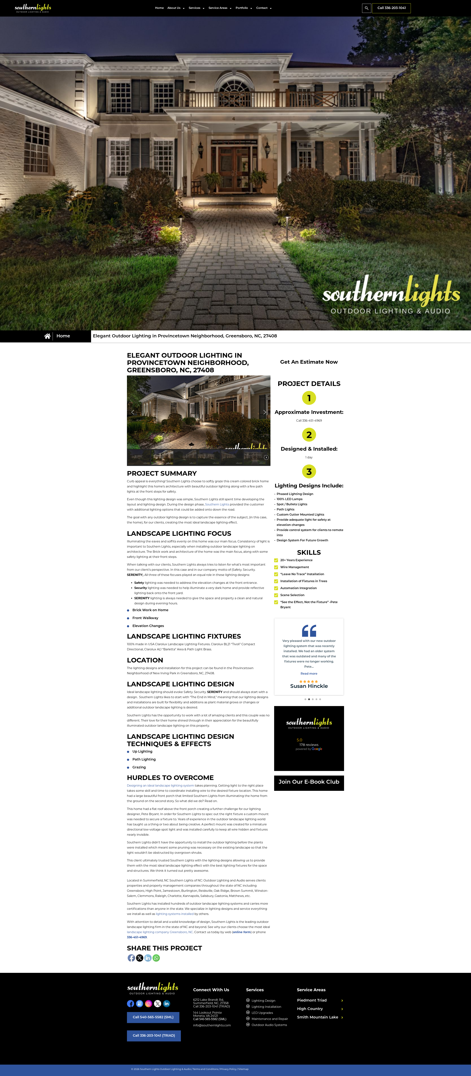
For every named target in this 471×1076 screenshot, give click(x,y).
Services (194, 8)
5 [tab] (320, 699)
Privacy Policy (228, 1069)
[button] (133, 412)
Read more (336, 668)
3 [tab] (313, 699)
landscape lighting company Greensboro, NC (160, 932)
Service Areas (218, 8)
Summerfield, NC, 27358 (211, 1003)
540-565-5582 (208, 1019)
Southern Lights (217, 504)
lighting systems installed (175, 914)
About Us (173, 8)
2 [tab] (309, 699)
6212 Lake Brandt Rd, (208, 1000)
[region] (198, 420)
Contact (262, 8)
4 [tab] (316, 699)
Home (159, 8)
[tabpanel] (336, 656)
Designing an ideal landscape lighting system (160, 785)
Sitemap (243, 1069)
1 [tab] (305, 699)
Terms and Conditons (205, 1069)
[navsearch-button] (366, 8)
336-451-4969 (137, 937)
